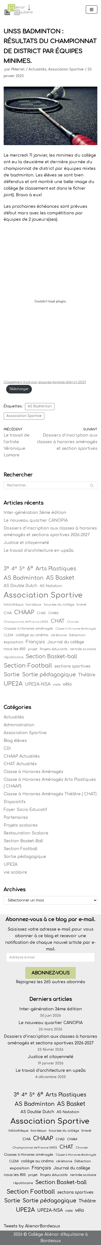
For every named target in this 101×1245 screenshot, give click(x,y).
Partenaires (16, 817)
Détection (77, 635)
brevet (81, 604)
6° (30, 568)
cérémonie (59, 635)
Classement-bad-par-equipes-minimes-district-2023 (45, 382)
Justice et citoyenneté (26, 543)
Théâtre (86, 675)
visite (56, 684)
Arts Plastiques (56, 569)
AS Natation (51, 586)
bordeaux (33, 604)
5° (22, 569)
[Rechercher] (91, 485)
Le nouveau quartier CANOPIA (36, 520)
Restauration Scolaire (26, 833)
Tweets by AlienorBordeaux (32, 1226)
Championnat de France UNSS (26, 622)
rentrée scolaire (83, 649)
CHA (8, 613)
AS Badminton (40, 406)
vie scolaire (15, 872)
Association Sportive (66, 69)
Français (35, 641)
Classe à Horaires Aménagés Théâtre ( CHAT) (50, 794)
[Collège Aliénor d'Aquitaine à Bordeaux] (18, 9)
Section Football (28, 665)
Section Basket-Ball (23, 841)
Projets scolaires (21, 825)
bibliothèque (13, 604)
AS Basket (60, 578)
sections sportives (72, 666)
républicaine (13, 657)
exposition (13, 642)
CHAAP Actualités (22, 756)
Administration (19, 725)
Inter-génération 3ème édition (35, 512)
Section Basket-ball (51, 656)
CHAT (57, 621)
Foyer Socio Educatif (25, 809)
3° (6, 569)
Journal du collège (65, 642)
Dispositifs (14, 802)
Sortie (12, 675)
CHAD (41, 613)
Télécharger (19, 389)
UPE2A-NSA (37, 684)
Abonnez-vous (51, 972)
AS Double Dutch (20, 586)
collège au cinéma (32, 635)
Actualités (37, 69)
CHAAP (24, 612)
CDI (7, 748)
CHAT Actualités (20, 764)
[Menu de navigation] (91, 9)
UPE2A (13, 684)
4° (14, 569)
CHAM (53, 613)
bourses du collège (59, 604)
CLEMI (8, 635)
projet (33, 649)
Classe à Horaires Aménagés (75, 628)
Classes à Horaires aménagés (28, 628)
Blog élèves (15, 740)
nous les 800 (14, 649)
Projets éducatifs (53, 649)
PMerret (18, 69)
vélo (67, 684)
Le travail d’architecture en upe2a (39, 550)
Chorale (73, 622)
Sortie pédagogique (49, 675)
